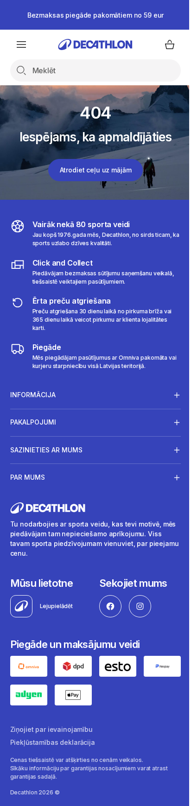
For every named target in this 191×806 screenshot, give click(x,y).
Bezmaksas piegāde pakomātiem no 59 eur (95, 15)
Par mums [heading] (27, 477)
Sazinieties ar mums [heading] (46, 450)
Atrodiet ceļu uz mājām (96, 170)
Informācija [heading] (33, 395)
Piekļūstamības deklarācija (52, 756)
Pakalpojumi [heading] (33, 422)
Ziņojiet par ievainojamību (51, 743)
